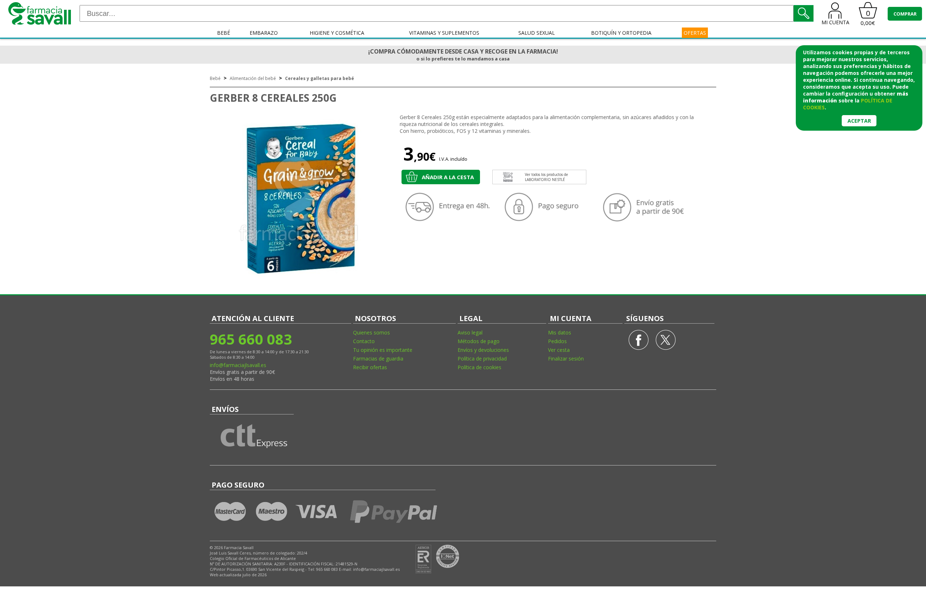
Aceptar (859, 120)
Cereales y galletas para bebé (319, 78)
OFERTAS (695, 32)
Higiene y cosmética (337, 32)
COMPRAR (905, 13)
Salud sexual (536, 32)
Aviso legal (470, 332)
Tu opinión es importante (382, 349)
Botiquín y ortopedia (621, 32)
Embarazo (264, 32)
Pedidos (557, 341)
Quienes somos (371, 332)
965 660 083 (251, 339)
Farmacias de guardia (378, 358)
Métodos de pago (479, 341)
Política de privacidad (482, 358)
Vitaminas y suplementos (444, 32)
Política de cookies (479, 367)
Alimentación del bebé (253, 78)
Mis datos (559, 332)
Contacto (364, 341)
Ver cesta (559, 349)
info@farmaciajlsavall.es (238, 365)
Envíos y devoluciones (483, 349)
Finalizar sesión (566, 358)
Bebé (223, 32)
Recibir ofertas (370, 367)
